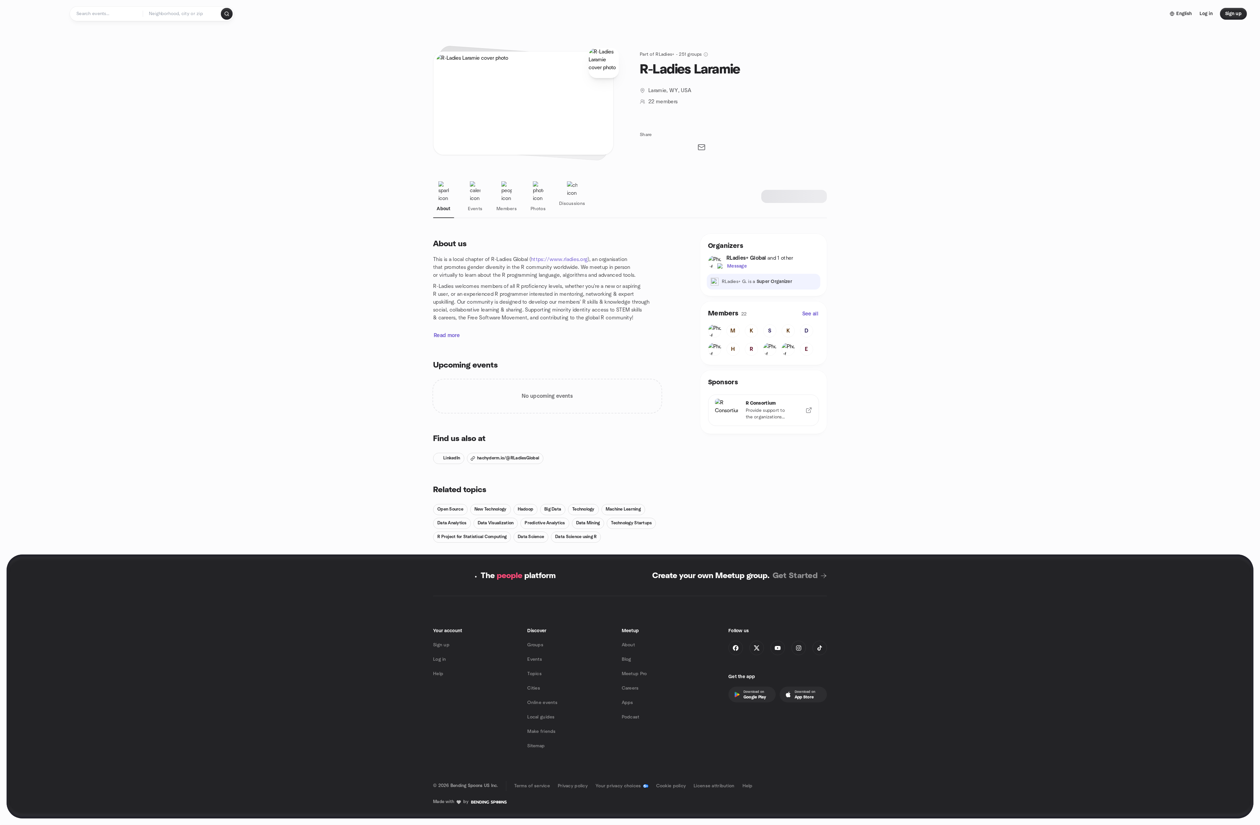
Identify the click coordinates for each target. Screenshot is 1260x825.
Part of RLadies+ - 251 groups (671, 54)
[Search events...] (227, 14)
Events (534, 659)
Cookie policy (671, 786)
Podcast (631, 717)
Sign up (441, 645)
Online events (542, 702)
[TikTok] (819, 648)
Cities (533, 688)
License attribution (714, 786)
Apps (627, 702)
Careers (630, 688)
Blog (626, 659)
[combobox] (182, 13)
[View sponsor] (809, 410)
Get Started (795, 576)
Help (438, 674)
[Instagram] (798, 648)
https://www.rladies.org (559, 259)
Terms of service (532, 786)
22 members (663, 101)
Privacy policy (573, 786)
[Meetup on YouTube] (777, 648)
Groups (535, 645)
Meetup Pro (634, 674)
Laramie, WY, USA (669, 90)
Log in (439, 659)
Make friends (541, 731)
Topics (534, 674)
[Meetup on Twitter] (756, 648)
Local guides (541, 717)
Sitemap (536, 746)
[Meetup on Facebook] (735, 648)
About (628, 645)
